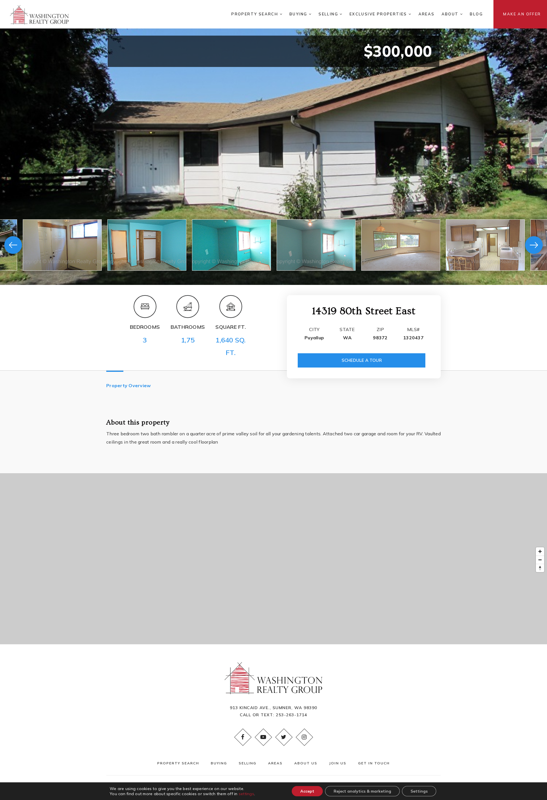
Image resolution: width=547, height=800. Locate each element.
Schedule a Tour (362, 360)
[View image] (62, 245)
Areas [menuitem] (427, 14)
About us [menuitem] (305, 763)
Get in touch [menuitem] (374, 763)
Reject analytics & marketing (362, 791)
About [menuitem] (451, 14)
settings (246, 793)
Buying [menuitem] (299, 14)
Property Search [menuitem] (255, 14)
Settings (419, 791)
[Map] (273, 558)
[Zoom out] (540, 560)
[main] (273, 322)
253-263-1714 (291, 714)
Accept (307, 791)
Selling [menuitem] (329, 14)
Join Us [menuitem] (337, 763)
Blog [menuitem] (476, 14)
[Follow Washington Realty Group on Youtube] (263, 737)
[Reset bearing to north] (540, 568)
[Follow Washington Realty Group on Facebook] (242, 737)
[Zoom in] (540, 551)
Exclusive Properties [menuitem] (379, 14)
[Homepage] (39, 14)
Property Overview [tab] (128, 385)
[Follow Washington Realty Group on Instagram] (304, 737)
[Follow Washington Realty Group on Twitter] (283, 737)
